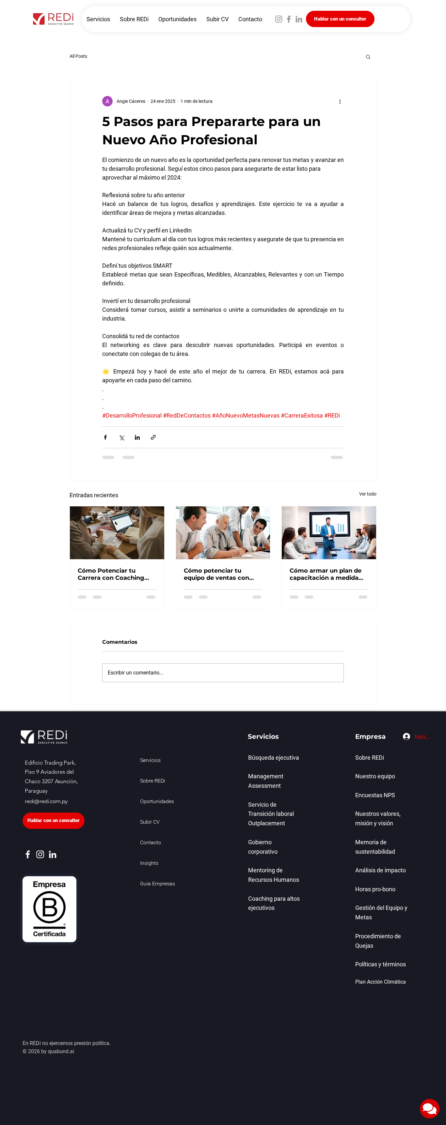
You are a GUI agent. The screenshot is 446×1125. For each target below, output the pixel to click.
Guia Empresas (154, 884)
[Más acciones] (340, 101)
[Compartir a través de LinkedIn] (137, 437)
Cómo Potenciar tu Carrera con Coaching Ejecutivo (111, 574)
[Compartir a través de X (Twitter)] (121, 437)
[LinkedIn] (299, 19)
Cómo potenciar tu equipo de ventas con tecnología (216, 574)
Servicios (150, 760)
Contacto (150, 843)
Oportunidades (154, 801)
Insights (149, 863)
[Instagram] (278, 19)
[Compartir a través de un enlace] (153, 437)
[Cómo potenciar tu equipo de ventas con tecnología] (223, 532)
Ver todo (367, 494)
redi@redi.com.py (46, 801)
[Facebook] (289, 19)
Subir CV (150, 822)
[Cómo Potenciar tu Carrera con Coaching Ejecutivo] (117, 532)
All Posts (78, 56)
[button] (368, 56)
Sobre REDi (152, 781)
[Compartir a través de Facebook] (105, 437)
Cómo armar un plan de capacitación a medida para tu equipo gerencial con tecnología (327, 574)
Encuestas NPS (375, 795)
